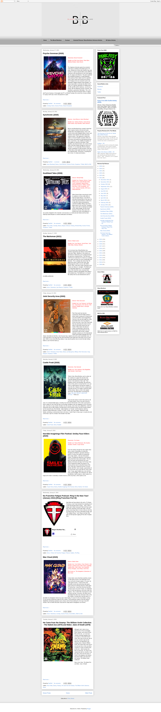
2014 (100, 253)
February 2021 (105, 202)
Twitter (99, 92)
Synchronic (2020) (51, 115)
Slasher (80, 486)
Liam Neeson (59, 287)
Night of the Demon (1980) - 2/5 (105, 152)
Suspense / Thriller (79, 164)
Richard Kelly (78, 225)
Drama (57, 164)
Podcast (68, 553)
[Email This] (64, 104)
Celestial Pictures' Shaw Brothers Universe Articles (87, 40)
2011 (100, 259)
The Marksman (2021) (52, 236)
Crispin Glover (50, 486)
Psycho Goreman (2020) (53, 53)
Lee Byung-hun (70, 351)
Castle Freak (50, 424)
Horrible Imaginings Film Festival (66, 486)
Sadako (72, 553)
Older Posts (88, 693)
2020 (100, 239)
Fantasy (73, 225)
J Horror (52, 553)
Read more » (46, 99)
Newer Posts (47, 693)
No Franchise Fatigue (60, 553)
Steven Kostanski (67, 105)
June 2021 (104, 193)
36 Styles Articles (111, 40)
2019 (100, 241)
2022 (100, 175)
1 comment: (57, 162)
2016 (100, 248)
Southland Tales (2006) (52, 173)
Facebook (100, 86)
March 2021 (104, 200)
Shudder (59, 424)
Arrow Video (50, 225)
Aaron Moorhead (51, 164)
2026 (100, 166)
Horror (52, 105)
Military (76, 351)
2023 (100, 173)
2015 (100, 250)
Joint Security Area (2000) (54, 296)
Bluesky (99, 89)
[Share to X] (67, 104)
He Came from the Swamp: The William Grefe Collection (75, 685)
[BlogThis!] (66, 104)
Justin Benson (62, 164)
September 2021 (105, 186)
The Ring (77, 553)
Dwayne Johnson (66, 225)
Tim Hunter (85, 486)
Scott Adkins (72, 613)
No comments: (57, 103)
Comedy (49, 105)
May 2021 (103, 195)
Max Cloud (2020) (50, 557)
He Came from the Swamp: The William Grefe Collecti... (106, 234)
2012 (100, 257)
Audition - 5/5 (100, 143)
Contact (67, 40)
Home (45, 40)
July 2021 (103, 191)
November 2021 (105, 182)
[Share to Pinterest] (70, 104)
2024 (100, 170)
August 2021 (104, 188)
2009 (100, 264)
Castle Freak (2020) (51, 362)
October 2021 (104, 184)
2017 (100, 246)
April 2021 (103, 198)
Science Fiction (58, 105)
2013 (100, 255)
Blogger (89, 708)
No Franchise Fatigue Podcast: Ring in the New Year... (106, 227)
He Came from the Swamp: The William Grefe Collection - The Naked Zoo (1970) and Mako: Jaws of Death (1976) (67, 624)
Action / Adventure (51, 287)
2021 (100, 177)
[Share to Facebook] (69, 104)
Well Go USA (88, 164)
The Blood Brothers (56, 40)
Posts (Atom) (71, 698)
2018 (100, 243)
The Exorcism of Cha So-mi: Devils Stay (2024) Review (106, 134)
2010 (100, 262)
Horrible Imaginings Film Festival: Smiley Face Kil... (106, 222)
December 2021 (105, 179)
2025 (100, 168)
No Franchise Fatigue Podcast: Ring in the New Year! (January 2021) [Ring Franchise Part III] (66, 497)
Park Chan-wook (83, 351)
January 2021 (104, 204)
